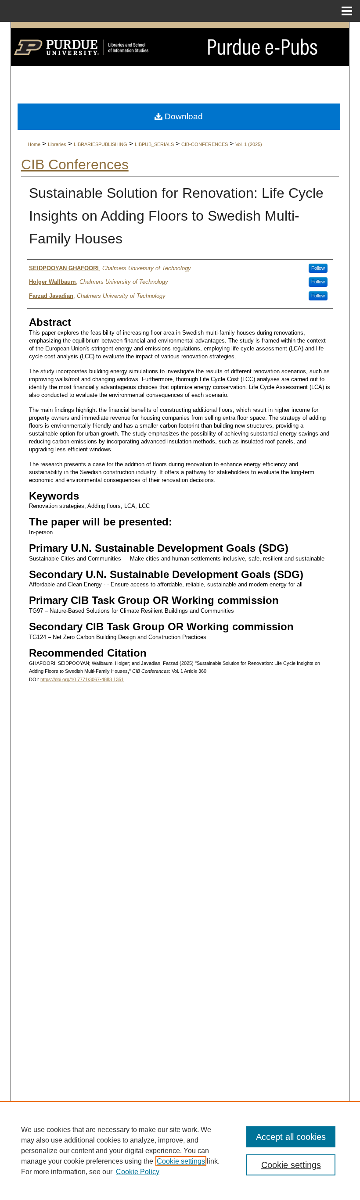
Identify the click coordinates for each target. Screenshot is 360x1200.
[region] (180, 1150)
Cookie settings (181, 1161)
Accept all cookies (291, 1137)
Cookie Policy (137, 1171)
